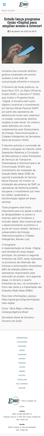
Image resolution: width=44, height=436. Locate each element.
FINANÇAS (22, 363)
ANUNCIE (22, 388)
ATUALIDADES (22, 342)
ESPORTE (22, 359)
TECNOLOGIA (22, 380)
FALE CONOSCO (22, 384)
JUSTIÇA (22, 367)
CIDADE (22, 350)
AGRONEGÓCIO (22, 338)
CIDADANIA (22, 346)
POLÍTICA (22, 375)
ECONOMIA (22, 354)
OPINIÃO (22, 371)
